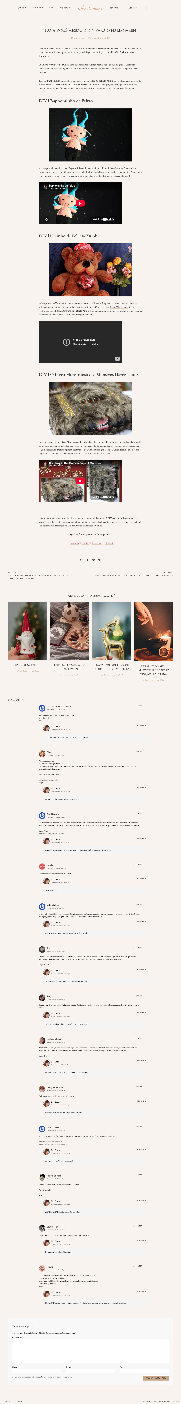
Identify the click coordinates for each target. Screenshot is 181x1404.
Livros (21, 8)
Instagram (96, 542)
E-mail (69, 1367)
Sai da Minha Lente (119, 307)
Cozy (51, 8)
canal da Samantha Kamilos (101, 445)
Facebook (74, 542)
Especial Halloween (56, 48)
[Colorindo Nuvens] (90, 7)
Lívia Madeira (53, 1127)
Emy (49, 948)
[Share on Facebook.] (87, 560)
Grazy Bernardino (55, 1087)
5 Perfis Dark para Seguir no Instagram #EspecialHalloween (132, 575)
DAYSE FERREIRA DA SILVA (59, 707)
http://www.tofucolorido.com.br (50, 1141)
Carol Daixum (53, 814)
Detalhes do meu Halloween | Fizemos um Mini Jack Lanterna (153, 670)
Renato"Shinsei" (54, 1176)
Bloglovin (109, 542)
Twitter (85, 542)
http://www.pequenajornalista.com (51, 833)
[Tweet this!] (99, 560)
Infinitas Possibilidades (126, 168)
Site (121, 1367)
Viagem (64, 8)
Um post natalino (28, 665)
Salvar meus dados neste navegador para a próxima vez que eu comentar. (44, 1377)
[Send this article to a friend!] (81, 560)
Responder (137, 706)
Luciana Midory (54, 1039)
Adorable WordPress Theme (151, 1401)
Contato (18, 1401)
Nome (15, 1367)
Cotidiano (38, 8)
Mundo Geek (77, 38)
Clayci (49, 752)
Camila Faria (52, 1227)
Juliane (50, 1267)
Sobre (132, 8)
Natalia (50, 865)
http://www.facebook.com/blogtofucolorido (55, 1144)
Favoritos (115, 8)
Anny (49, 996)
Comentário (17, 1338)
